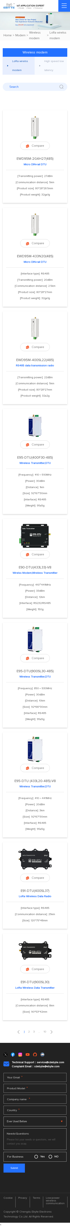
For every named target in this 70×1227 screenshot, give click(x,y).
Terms (36, 1198)
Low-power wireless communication (55, 1201)
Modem (20, 35)
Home (8, 35)
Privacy (22, 1198)
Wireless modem (35, 35)
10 (45, 1031)
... (39, 1031)
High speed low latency (54, 66)
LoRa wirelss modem (58, 35)
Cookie (8, 1198)
